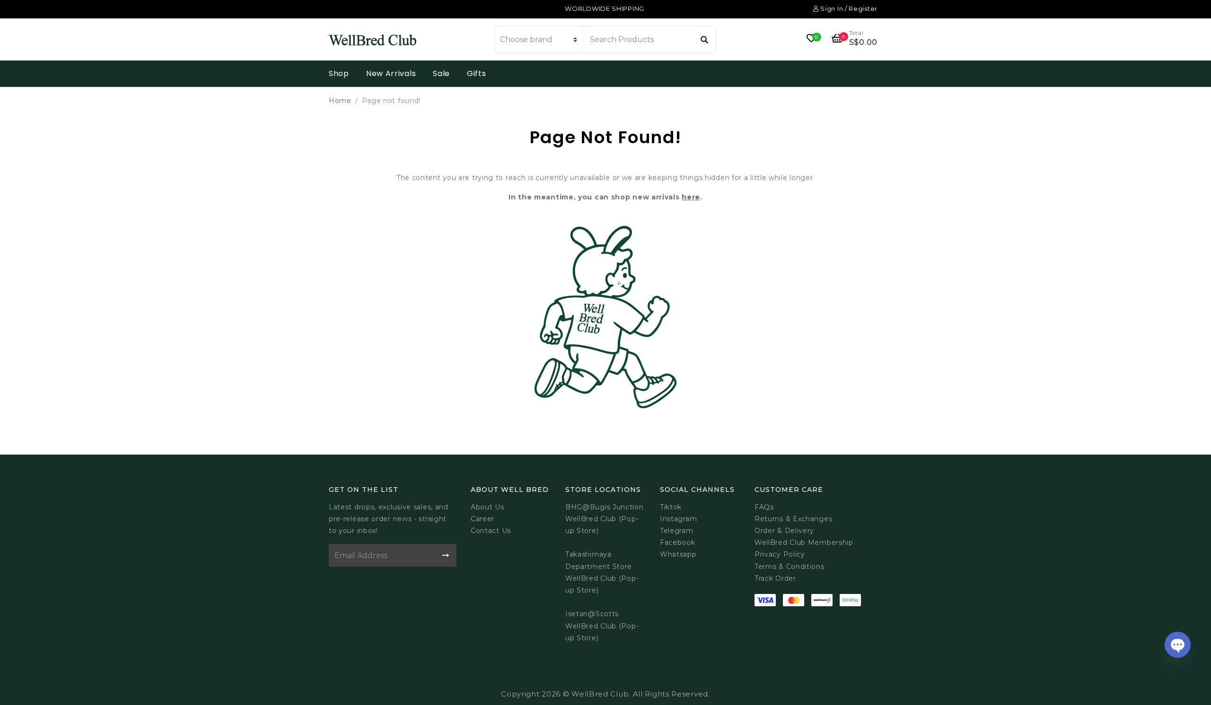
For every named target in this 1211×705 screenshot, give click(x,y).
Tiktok (671, 507)
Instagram (678, 519)
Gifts (476, 73)
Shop (339, 73)
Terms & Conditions (790, 566)
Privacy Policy (780, 554)
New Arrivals (391, 73)
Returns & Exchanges (793, 519)
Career (482, 519)
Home (340, 100)
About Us (487, 507)
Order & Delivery (784, 530)
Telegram (676, 530)
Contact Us (491, 530)
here (691, 197)
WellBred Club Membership (804, 542)
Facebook (677, 542)
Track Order (775, 578)
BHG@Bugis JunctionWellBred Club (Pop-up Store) (604, 519)
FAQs (764, 507)
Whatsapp (678, 554)
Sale (441, 73)
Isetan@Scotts (592, 614)
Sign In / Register (848, 8)
